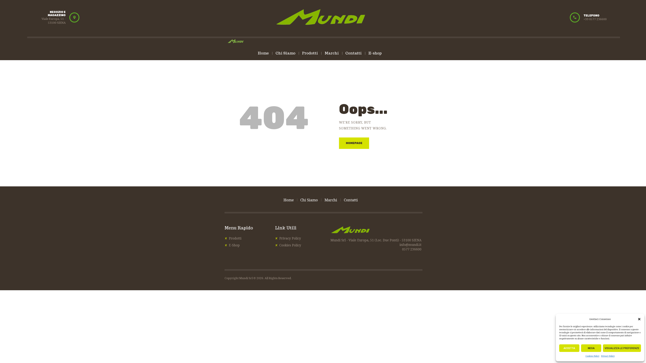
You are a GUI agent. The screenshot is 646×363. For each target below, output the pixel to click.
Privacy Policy (608, 356)
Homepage (354, 143)
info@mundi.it (410, 245)
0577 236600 (411, 249)
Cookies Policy (592, 356)
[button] (639, 319)
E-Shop (234, 245)
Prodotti (235, 238)
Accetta (569, 348)
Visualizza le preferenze (622, 348)
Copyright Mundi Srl (239, 278)
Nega (591, 348)
